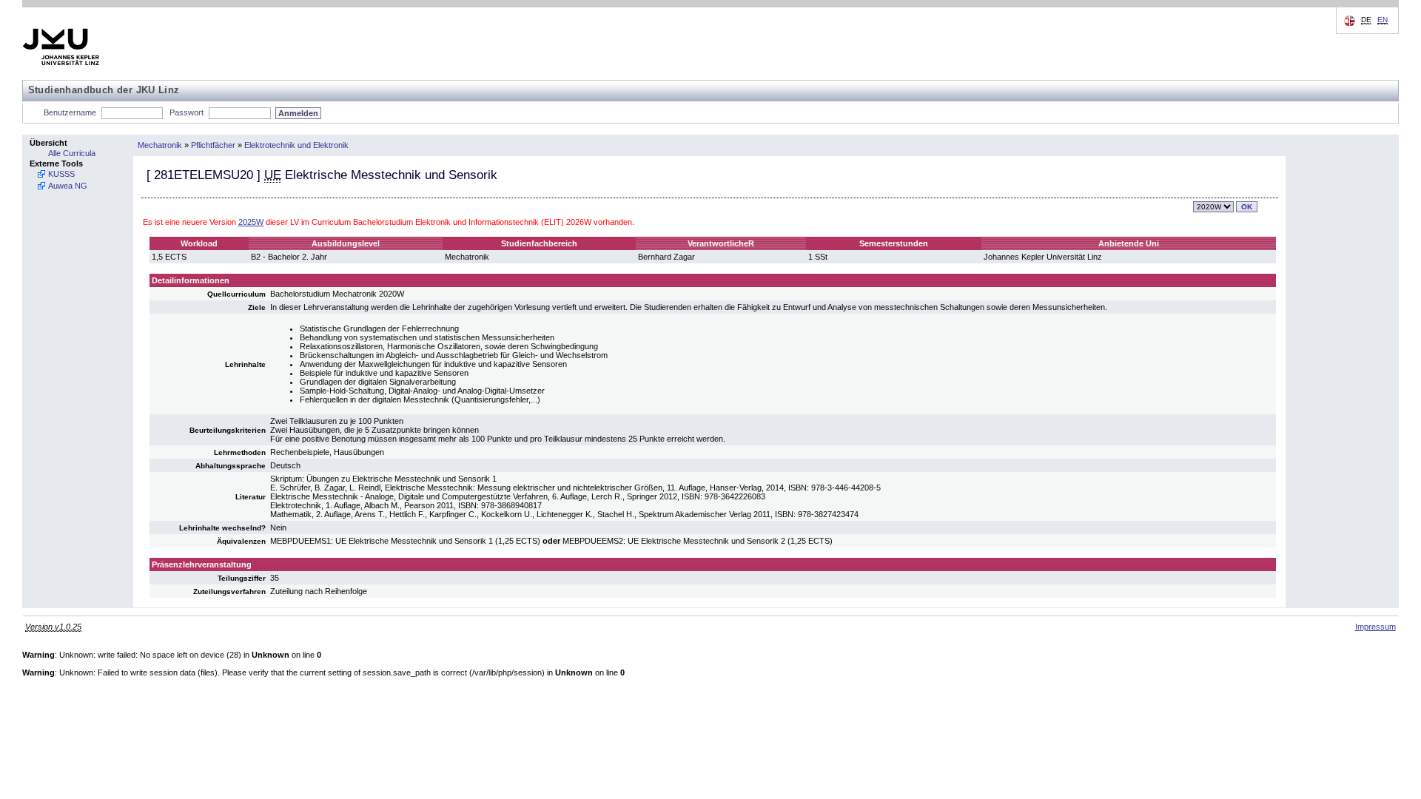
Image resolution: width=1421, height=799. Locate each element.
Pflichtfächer (213, 145)
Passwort (186, 112)
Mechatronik (160, 145)
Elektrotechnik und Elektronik (296, 145)
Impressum (1375, 626)
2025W (250, 222)
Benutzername (70, 112)
